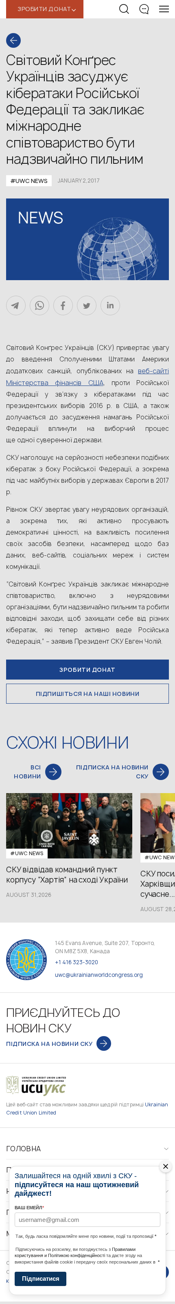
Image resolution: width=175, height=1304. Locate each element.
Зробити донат (87, 669)
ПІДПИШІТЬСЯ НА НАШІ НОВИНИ (88, 694)
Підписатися (40, 1278)
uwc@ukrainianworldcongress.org (99, 975)
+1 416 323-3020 (76, 962)
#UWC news (29, 181)
